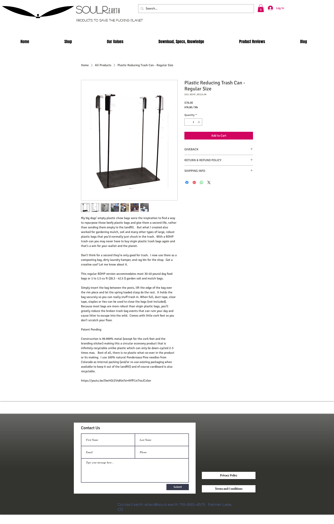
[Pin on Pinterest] (194, 182)
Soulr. (92, 9)
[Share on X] (209, 182)
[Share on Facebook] (187, 182)
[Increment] (199, 122)
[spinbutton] (193, 122)
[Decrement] (187, 122)
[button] (260, 8)
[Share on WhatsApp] (201, 182)
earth (114, 10)
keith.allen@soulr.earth (156, 504)
